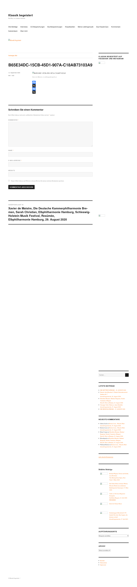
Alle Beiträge (13, 27)
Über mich (24, 31)
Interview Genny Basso (115, 504)
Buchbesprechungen (54, 27)
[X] (62, 85)
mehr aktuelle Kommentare (106, 457)
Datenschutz (103, 563)
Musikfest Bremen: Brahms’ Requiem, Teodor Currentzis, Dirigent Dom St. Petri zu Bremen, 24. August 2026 (112, 434)
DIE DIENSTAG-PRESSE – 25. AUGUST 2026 (112, 409)
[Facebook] (62, 82)
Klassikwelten (70, 27)
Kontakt (102, 560)
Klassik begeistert (20, 15)
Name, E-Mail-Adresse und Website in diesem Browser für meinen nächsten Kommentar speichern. (37, 181)
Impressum (103, 565)
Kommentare (115, 27)
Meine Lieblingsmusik (85, 27)
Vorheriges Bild (12, 55)
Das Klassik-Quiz (102, 27)
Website (11, 170)
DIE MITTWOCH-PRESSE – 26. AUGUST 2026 (113, 390)
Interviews (24, 27)
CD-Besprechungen (37, 27)
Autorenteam (12, 31)
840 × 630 (11, 75)
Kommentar (13, 120)
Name (11, 150)
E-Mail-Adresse (15, 160)
